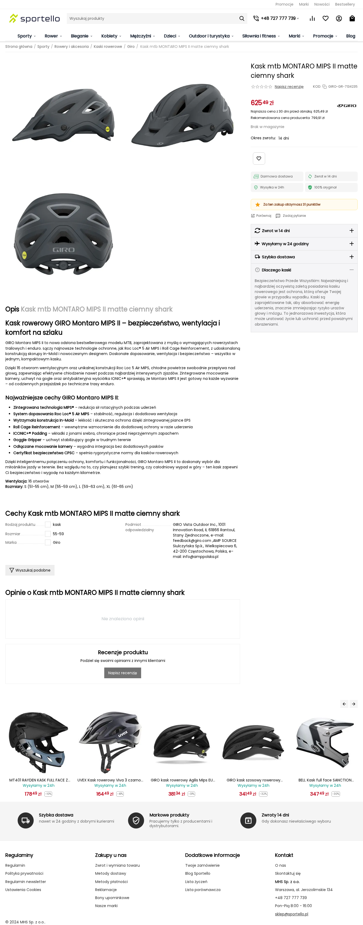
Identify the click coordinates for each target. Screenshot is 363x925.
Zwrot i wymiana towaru (117, 865)
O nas (280, 865)
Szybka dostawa (56, 815)
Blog (350, 36)
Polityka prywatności (24, 873)
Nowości (322, 4)
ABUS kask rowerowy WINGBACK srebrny (325, 780)
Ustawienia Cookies (23, 889)
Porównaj (263, 215)
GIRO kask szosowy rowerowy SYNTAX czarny (182, 780)
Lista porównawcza (203, 889)
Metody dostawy (110, 873)
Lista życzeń (196, 881)
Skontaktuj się (288, 873)
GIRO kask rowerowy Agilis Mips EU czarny (110, 780)
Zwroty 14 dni (275, 815)
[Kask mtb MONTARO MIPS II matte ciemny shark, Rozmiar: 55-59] (63, 115)
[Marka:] (347, 105)
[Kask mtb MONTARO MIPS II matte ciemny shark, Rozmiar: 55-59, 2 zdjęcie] (182, 115)
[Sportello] (34, 18)
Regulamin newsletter (25, 881)
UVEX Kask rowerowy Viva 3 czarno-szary (38, 780)
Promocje (285, 4)
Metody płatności (111, 881)
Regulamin (15, 865)
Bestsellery (345, 4)
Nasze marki (106, 905)
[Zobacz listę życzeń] (325, 18)
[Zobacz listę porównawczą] (312, 18)
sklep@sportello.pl (291, 914)
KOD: (317, 86)
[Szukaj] (242, 18)
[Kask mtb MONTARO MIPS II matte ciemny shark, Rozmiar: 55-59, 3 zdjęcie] (63, 234)
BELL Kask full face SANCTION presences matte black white (253, 780)
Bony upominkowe (112, 897)
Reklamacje (106, 889)
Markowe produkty (169, 815)
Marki (304, 4)
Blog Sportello (197, 873)
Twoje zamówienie (202, 865)
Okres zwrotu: (263, 138)
